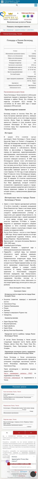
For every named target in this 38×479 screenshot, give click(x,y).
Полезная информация (12, 378)
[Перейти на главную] (10, 16)
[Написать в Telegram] (28, 16)
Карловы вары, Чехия (10, 419)
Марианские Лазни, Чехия (11, 405)
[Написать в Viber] (32, 16)
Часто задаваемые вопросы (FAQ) (18, 373)
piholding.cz (22, 475)
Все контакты (28, 19)
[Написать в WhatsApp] (24, 16)
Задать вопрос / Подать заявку (19, 463)
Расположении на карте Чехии (14, 92)
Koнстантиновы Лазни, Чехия (12, 391)
